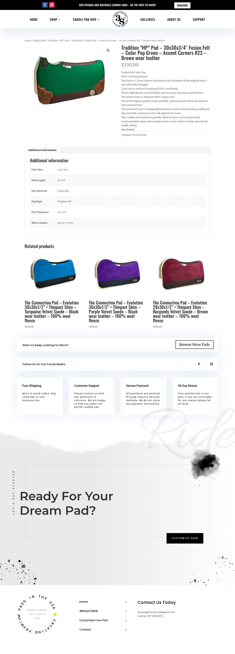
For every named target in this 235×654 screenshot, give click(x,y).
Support (199, 19)
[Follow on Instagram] (52, 5)
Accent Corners (65, 222)
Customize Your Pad (93, 620)
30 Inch (61, 180)
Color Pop (62, 169)
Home (34, 19)
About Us (174, 19)
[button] (108, 50)
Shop (53, 19)
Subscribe (182, 5)
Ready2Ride (39, 40)
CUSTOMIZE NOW (185, 538)
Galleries (148, 19)
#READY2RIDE (88, 611)
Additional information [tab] (42, 150)
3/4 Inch (61, 212)
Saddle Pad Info (84, 19)
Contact (85, 630)
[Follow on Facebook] (45, 5)
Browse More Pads (194, 344)
